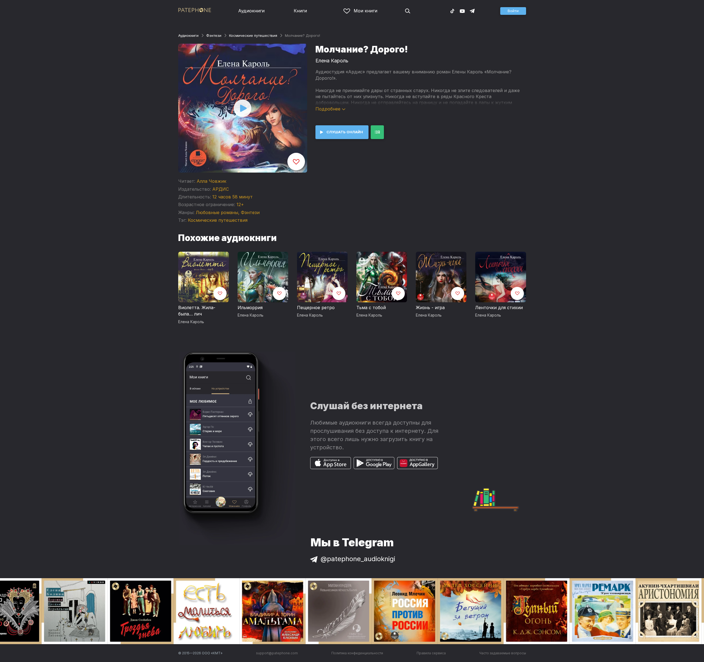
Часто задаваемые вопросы (502, 653)
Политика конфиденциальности (357, 653)
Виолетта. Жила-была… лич (196, 311)
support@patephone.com (277, 653)
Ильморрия (250, 307)
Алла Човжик (211, 181)
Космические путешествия (253, 35)
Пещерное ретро (316, 307)
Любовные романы (217, 212)
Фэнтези (213, 35)
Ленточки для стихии (499, 307)
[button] (513, 11)
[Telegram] (472, 10)
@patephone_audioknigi (358, 559)
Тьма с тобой (371, 307)
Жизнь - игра (430, 307)
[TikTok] (452, 10)
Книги (300, 10)
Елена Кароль (331, 60)
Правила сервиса (431, 653)
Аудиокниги (251, 10)
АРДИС (220, 189)
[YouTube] (462, 10)
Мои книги (365, 10)
